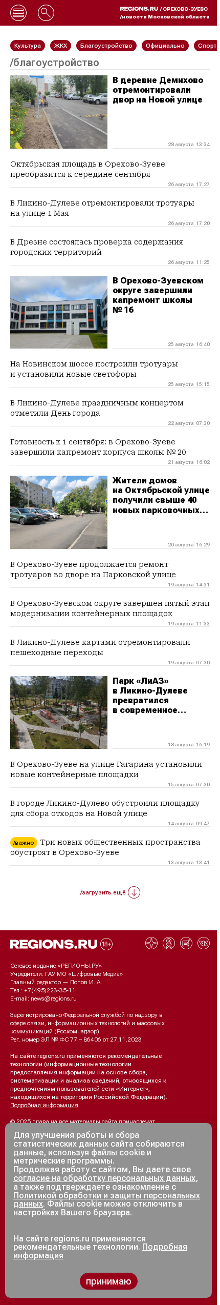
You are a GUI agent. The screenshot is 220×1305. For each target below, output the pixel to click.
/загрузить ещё (103, 892)
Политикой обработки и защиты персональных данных (106, 1200)
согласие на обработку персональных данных (104, 1178)
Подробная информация (44, 1105)
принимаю (108, 1281)
